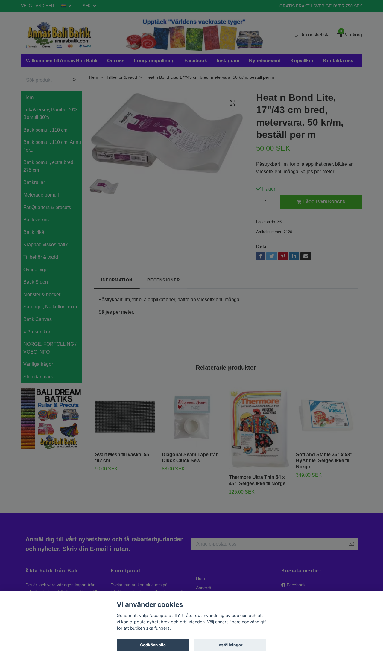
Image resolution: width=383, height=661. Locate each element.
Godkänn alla (153, 644)
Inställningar (230, 644)
